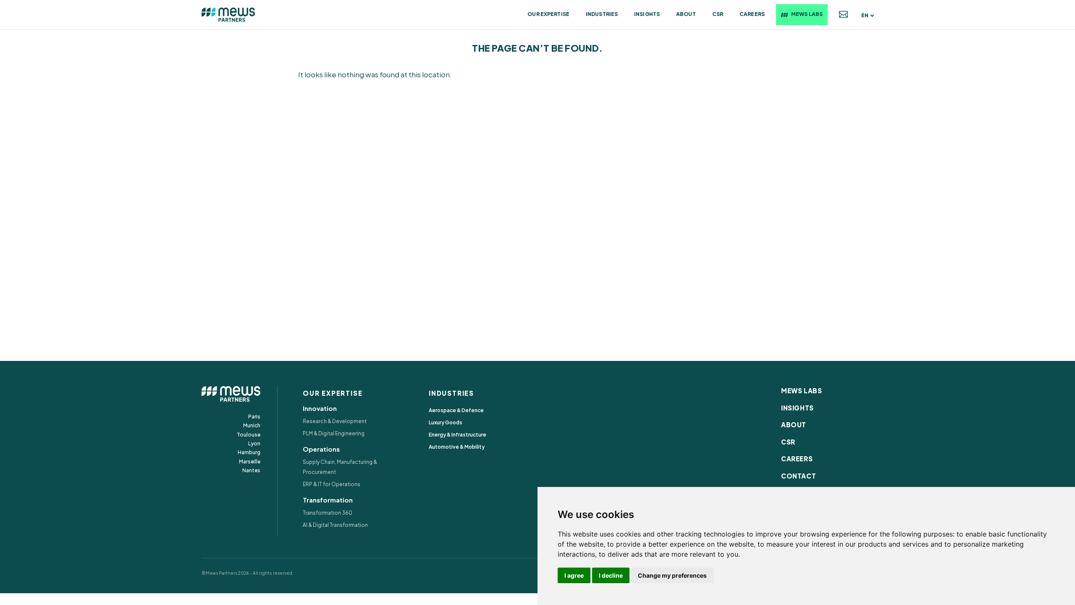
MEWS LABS (801, 391)
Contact (843, 14)
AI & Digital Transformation (335, 525)
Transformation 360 (327, 513)
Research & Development (335, 421)
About (686, 14)
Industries (602, 14)
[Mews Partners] (228, 15)
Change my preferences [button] (672, 575)
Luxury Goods (445, 422)
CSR (717, 14)
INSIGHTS (797, 408)
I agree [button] (574, 575)
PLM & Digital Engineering (333, 433)
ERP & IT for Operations (331, 484)
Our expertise (548, 14)
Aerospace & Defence (456, 410)
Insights (647, 14)
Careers (752, 14)
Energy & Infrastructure (457, 434)
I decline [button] (611, 575)
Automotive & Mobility (457, 447)
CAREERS (797, 459)
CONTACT (798, 476)
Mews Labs (807, 14)
